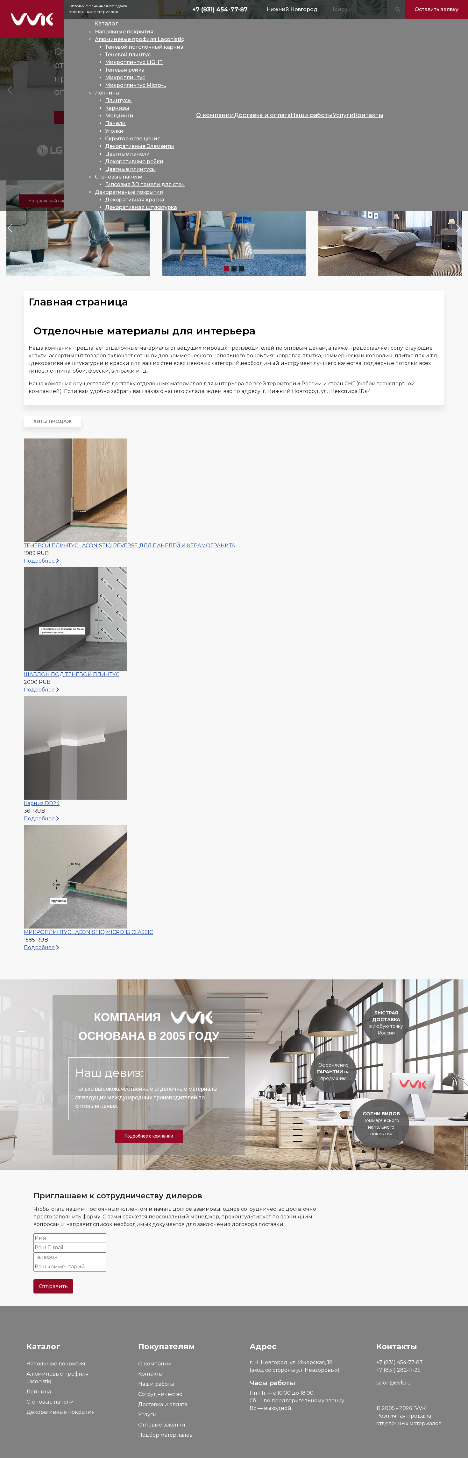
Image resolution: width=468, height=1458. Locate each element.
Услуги (147, 1415)
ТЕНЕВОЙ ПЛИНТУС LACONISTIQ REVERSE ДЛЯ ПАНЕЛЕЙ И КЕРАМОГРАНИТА (129, 546)
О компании (155, 1364)
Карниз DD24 (42, 803)
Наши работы (156, 1384)
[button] (78, 228)
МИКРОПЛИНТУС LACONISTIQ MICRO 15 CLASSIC (88, 932)
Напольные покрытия (55, 1364)
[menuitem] (106, 23)
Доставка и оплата (162, 1404)
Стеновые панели (50, 1402)
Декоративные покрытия (60, 1412)
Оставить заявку (436, 9)
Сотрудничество (160, 1394)
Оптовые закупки (161, 1425)
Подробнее (39, 561)
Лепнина (38, 1392)
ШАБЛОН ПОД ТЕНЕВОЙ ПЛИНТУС (71, 674)
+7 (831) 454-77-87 (220, 9)
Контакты (150, 1374)
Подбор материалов (165, 1435)
